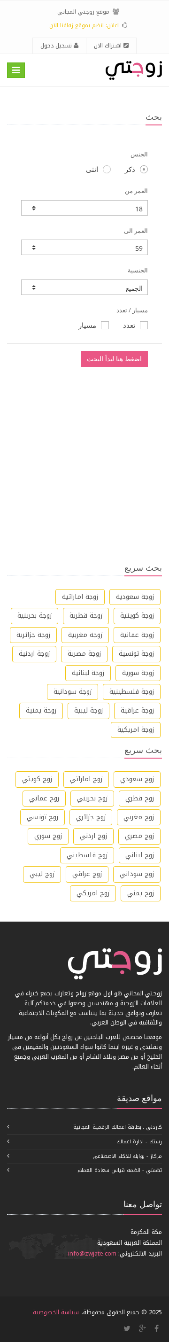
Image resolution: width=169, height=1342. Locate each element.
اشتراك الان (108, 45)
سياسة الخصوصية (56, 1312)
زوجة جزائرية (33, 634)
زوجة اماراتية (80, 596)
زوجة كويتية (137, 615)
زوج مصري (139, 836)
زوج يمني (140, 893)
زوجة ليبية (88, 710)
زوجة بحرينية (34, 615)
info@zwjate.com (92, 1253)
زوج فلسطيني (87, 855)
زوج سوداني (137, 874)
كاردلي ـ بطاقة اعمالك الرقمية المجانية (117, 1127)
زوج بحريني (92, 798)
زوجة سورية (138, 673)
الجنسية (138, 270)
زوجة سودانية (73, 691)
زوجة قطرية (85, 615)
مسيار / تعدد (132, 310)
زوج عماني (44, 798)
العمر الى (136, 230)
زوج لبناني (139, 855)
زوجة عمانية (137, 634)
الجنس (139, 154)
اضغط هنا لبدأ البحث (114, 358)
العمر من (136, 190)
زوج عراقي (87, 874)
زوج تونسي (42, 817)
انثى (92, 169)
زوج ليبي (42, 874)
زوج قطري (139, 798)
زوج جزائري (91, 817)
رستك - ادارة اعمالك (139, 1142)
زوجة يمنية (41, 710)
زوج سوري (48, 836)
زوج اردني (93, 836)
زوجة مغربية (85, 634)
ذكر (130, 169)
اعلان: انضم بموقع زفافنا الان (84, 25)
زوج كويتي (37, 779)
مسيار (87, 325)
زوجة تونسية (136, 653)
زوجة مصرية (84, 653)
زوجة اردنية (34, 653)
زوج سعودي (137, 779)
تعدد (129, 325)
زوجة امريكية (135, 729)
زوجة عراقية (137, 710)
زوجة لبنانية (88, 673)
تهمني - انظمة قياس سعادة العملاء (119, 1170)
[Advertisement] (84, 458)
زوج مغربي (138, 817)
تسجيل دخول (57, 45)
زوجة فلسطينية (131, 691)
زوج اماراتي (86, 779)
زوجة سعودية (135, 596)
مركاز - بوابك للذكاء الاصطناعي (127, 1156)
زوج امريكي (93, 893)
